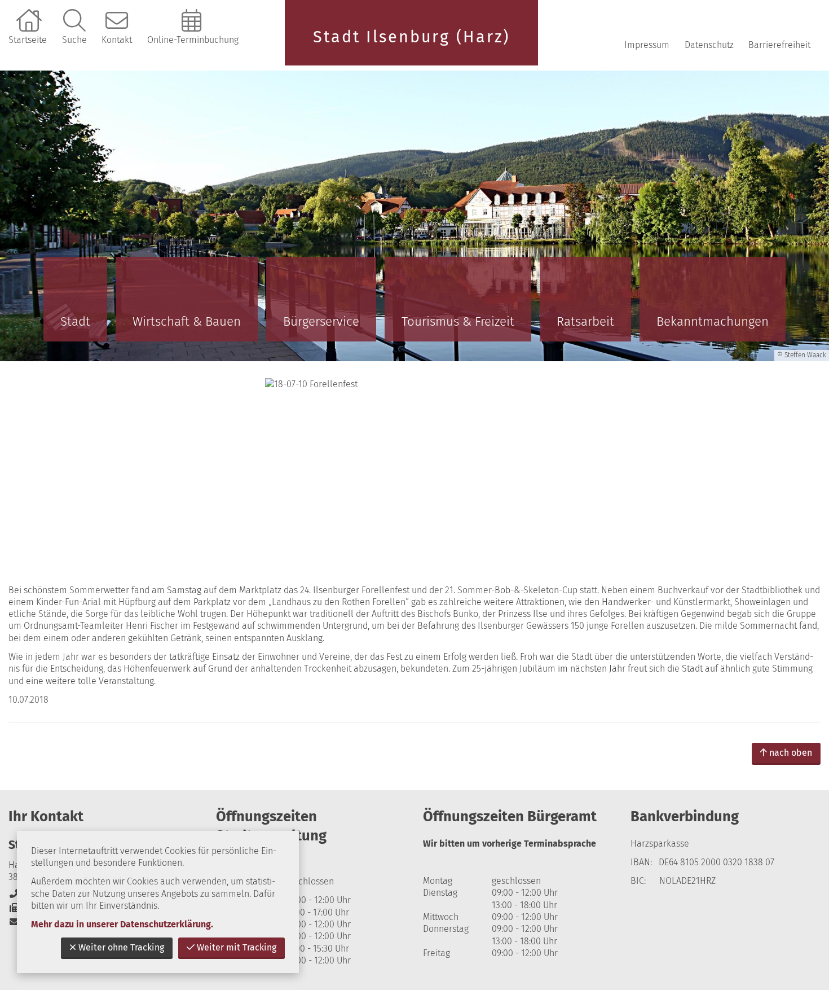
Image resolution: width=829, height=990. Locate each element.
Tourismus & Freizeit (458, 321)
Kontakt (117, 39)
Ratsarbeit (585, 321)
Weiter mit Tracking (236, 947)
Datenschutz (709, 45)
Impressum (646, 45)
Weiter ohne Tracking (121, 947)
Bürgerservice (321, 321)
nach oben (790, 752)
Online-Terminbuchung (193, 39)
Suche (74, 39)
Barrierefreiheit (779, 45)
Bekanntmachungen (712, 321)
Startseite (27, 39)
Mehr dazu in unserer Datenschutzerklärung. (122, 924)
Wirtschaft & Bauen (187, 321)
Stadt (75, 321)
